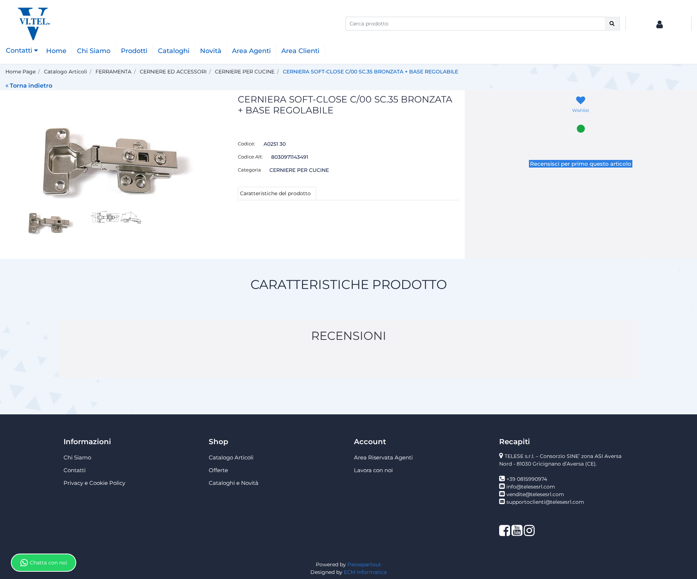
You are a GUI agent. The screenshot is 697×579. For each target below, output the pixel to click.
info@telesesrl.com (530, 486)
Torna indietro (31, 85)
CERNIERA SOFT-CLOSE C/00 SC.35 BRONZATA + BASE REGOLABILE (370, 71)
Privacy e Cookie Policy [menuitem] (94, 482)
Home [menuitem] (56, 51)
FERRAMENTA (113, 71)
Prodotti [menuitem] (134, 51)
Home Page (20, 71)
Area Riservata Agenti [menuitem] (383, 457)
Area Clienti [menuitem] (300, 51)
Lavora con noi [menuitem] (373, 470)
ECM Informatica (365, 572)
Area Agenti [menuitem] (251, 51)
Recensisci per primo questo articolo (580, 163)
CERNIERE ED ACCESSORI (173, 71)
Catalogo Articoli (65, 71)
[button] (612, 24)
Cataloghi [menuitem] (173, 51)
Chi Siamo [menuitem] (93, 51)
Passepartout (364, 564)
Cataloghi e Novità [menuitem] (233, 482)
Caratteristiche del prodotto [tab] (275, 193)
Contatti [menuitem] (75, 470)
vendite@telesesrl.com (535, 494)
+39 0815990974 (526, 479)
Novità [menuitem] (210, 51)
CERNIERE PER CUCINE (244, 71)
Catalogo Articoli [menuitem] (231, 457)
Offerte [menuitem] (218, 470)
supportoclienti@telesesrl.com (545, 502)
